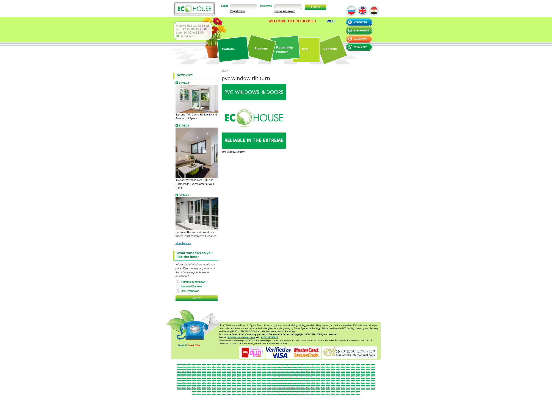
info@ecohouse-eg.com (241, 337)
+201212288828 (269, 337)
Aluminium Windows (192, 282)
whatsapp (187, 36)
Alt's (224, 70)
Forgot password (284, 11)
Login (224, 5)
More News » (183, 243)
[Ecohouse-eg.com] (194, 8)
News (181, 75)
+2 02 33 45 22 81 (195, 29)
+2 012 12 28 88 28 (196, 25)
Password (266, 5)
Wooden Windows (191, 286)
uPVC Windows (189, 291)
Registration (237, 11)
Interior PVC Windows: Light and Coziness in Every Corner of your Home (195, 184)
